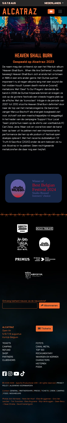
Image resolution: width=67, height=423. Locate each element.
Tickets (46, 328)
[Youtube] (16, 373)
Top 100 (40, 349)
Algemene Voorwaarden (21, 385)
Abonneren (50, 305)
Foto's (39, 343)
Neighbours (15, 393)
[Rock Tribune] (44, 228)
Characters (43, 360)
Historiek (41, 363)
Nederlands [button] (53, 3)
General (14, 391)
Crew (52, 391)
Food (5, 393)
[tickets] (51, 11)
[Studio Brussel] (44, 243)
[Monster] (33, 275)
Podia (39, 366)
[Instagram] (10, 373)
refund (6, 349)
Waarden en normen (47, 356)
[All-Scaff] (22, 243)
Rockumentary (44, 353)
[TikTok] (22, 373)
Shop (5, 353)
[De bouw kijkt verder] (44, 259)
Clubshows (8, 360)
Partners (7, 356)
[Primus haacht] (22, 259)
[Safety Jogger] (22, 228)
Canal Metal (43, 346)
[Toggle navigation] (60, 11)
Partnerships (26, 391)
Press (37, 391)
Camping (7, 346)
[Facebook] (4, 373)
